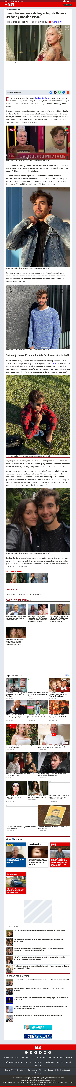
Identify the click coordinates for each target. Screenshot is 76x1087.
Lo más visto (12, 926)
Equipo (50, 1070)
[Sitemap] (49, 1052)
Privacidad (42, 1070)
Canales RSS (9, 1070)
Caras (17, 1062)
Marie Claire (26, 1057)
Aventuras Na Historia (36, 1062)
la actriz (54, 363)
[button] (38, 44)
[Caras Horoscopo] (38, 1038)
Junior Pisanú (22, 594)
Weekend (43, 1057)
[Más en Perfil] (17, 839)
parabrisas (16, 874)
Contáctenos (32, 1070)
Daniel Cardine (11, 594)
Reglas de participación (63, 1070)
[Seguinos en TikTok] (40, 1052)
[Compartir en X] (55, 92)
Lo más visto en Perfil (17, 975)
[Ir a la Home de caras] (11, 6)
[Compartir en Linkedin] (63, 92)
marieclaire (38, 844)
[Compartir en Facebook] (50, 92)
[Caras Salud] (38, 1029)
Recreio (69, 1062)
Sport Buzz (60, 1062)
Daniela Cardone (42, 98)
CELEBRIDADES (10, 9)
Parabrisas (51, 1057)
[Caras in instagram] (26, 1052)
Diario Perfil (8, 1057)
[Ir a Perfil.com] (67, 2)
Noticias (17, 1057)
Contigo (24, 1062)
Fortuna (35, 1057)
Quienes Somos (20, 1070)
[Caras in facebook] (31, 1052)
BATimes (69, 1057)
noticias (16, 844)
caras (60, 844)
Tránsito (38, 1073)
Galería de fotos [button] (57, 22)
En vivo (68, 5)
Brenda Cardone (34, 594)
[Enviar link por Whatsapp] (59, 92)
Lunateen (60, 1057)
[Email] (68, 92)
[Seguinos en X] (35, 1052)
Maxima (38, 1065)
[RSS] (45, 1052)
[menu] (5, 5)
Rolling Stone (50, 1062)
